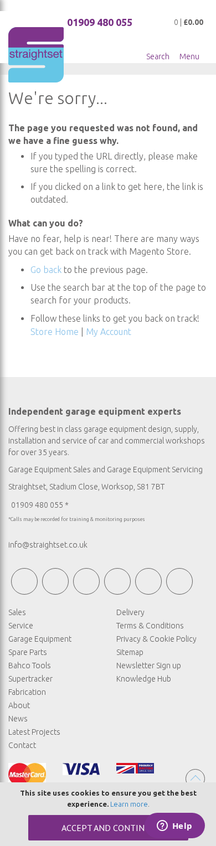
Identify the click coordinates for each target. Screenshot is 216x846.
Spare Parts (27, 652)
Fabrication (27, 692)
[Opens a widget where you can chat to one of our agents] (174, 826)
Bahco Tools (29, 665)
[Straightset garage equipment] (36, 54)
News (18, 718)
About (19, 705)
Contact (22, 745)
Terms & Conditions (150, 625)
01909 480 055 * (40, 505)
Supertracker (30, 678)
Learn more (129, 804)
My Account (108, 332)
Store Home (54, 332)
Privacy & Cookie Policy (156, 638)
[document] (108, 814)
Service (20, 625)
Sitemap (129, 652)
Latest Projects (34, 732)
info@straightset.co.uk (48, 544)
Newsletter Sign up (148, 665)
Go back (45, 270)
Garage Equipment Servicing (155, 469)
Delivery (130, 612)
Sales (17, 612)
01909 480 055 (99, 22)
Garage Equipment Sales (49, 469)
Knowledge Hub (143, 678)
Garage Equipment (39, 638)
